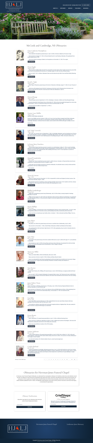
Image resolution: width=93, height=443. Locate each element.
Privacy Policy (40, 441)
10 (66, 359)
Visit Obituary (31, 61)
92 (74, 359)
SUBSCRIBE (30, 407)
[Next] (77, 359)
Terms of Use (47, 441)
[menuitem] (55, 8)
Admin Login (53, 441)
